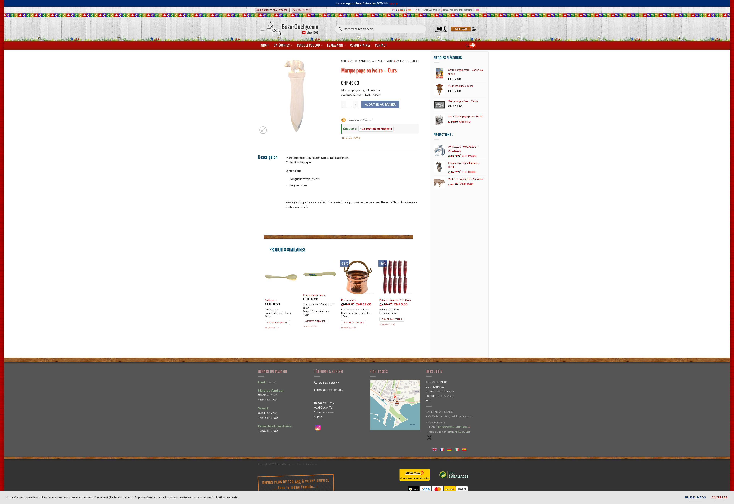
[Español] (410, 10)
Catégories (282, 45)
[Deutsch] (402, 10)
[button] (463, 29)
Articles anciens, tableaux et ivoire (371, 60)
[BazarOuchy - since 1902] (289, 27)
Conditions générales (440, 391)
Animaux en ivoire (407, 60)
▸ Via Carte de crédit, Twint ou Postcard (449, 416)
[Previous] (264, 303)
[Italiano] (406, 10)
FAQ (428, 400)
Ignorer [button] (393, 3)
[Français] (398, 10)
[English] (394, 10)
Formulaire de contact (328, 389)
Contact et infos (436, 381)
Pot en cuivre (348, 300)
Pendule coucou (308, 45)
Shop (344, 60)
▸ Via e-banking (435, 422)
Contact (381, 45)
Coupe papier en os (314, 294)
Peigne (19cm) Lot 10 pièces (395, 300)
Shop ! (264, 45)
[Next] (413, 303)
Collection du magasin (377, 128)
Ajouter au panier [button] (277, 322)
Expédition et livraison (440, 395)
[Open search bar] (467, 45)
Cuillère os (270, 300)
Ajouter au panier (380, 104)
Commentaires (360, 45)
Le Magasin (335, 45)
